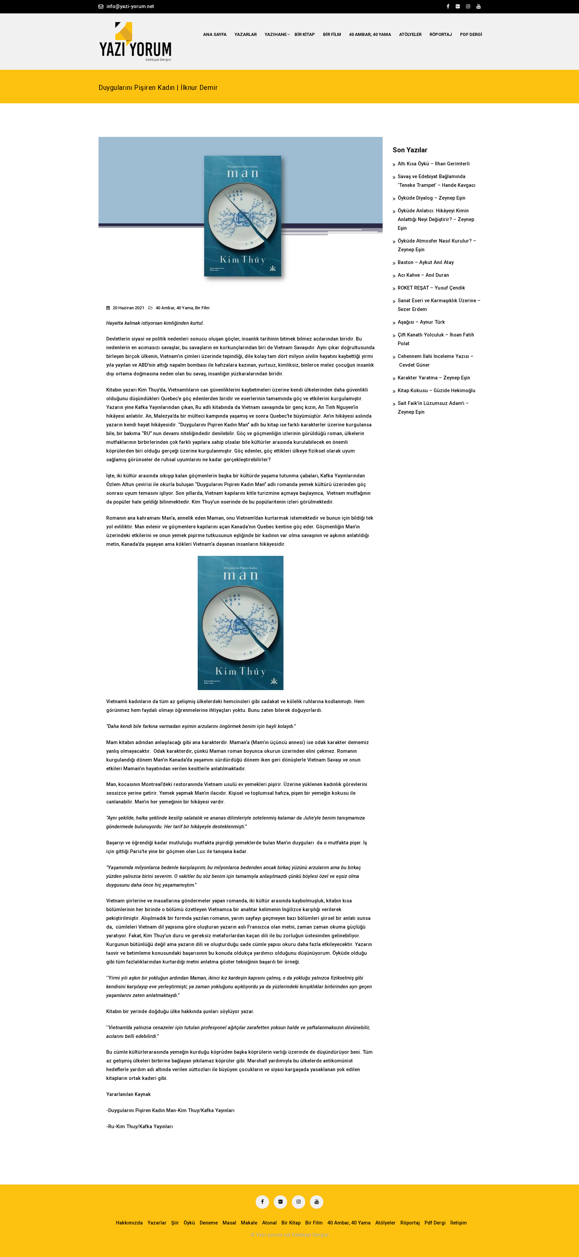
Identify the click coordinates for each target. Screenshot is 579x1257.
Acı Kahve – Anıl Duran (423, 275)
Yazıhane (275, 34)
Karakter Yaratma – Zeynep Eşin (434, 378)
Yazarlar (246, 34)
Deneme (209, 1223)
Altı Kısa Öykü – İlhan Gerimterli (434, 164)
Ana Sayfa (215, 34)
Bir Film (332, 34)
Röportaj (441, 34)
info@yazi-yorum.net (130, 6)
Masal (229, 1223)
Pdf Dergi (471, 34)
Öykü (189, 1223)
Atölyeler (410, 34)
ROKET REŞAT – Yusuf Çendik (431, 288)
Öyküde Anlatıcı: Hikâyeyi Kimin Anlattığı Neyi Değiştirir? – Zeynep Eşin (436, 219)
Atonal (269, 1223)
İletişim (458, 1223)
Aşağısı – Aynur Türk (421, 322)
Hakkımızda (129, 1223)
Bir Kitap (305, 34)
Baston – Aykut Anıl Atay (426, 262)
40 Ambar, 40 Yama (370, 34)
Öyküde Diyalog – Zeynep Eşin (431, 198)
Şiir (175, 1223)
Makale (249, 1223)
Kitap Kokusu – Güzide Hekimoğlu (436, 391)
